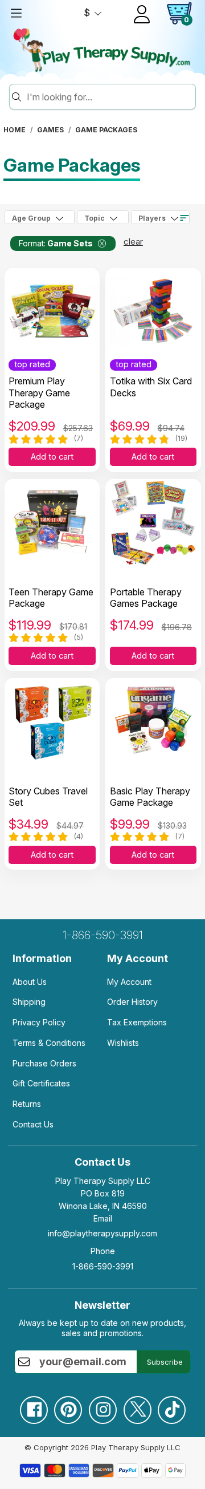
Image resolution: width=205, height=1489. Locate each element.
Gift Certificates (41, 1083)
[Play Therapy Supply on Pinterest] (67, 1405)
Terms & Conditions (49, 1043)
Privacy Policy (39, 1022)
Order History (132, 1002)
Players (152, 218)
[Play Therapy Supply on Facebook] (33, 1405)
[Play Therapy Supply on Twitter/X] (137, 1405)
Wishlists (123, 1043)
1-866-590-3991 (103, 935)
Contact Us (33, 1124)
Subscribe (165, 1361)
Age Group (31, 218)
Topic (94, 218)
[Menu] (15, 13)
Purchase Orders (44, 1063)
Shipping (29, 1002)
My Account (129, 982)
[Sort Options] (184, 217)
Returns (27, 1104)
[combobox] (109, 97)
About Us (30, 982)
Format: (56, 243)
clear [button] (133, 241)
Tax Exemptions (137, 1022)
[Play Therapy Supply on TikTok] (171, 1405)
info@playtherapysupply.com (102, 1233)
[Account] (141, 14)
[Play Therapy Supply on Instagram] (102, 1405)
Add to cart (52, 457)
